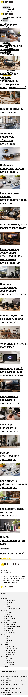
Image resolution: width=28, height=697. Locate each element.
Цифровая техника (9, 622)
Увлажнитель (9, 654)
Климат (5, 644)
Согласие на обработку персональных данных (11, 581)
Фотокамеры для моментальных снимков (11, 49)
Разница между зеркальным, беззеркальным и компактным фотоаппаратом (11, 256)
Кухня (5, 610)
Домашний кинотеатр (12, 626)
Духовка (8, 23)
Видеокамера (10, 624)
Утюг (7, 605)
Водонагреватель (11, 648)
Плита (7, 620)
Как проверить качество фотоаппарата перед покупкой (13, 198)
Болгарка (8, 658)
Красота (6, 43)
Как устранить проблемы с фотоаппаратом (10, 400)
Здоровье (6, 666)
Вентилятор (9, 55)
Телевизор (9, 630)
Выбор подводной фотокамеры (11, 110)
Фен (6, 638)
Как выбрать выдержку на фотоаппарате (9, 428)
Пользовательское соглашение (13, 578)
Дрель (7, 660)
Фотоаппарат (9, 632)
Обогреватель (10, 652)
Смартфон (9, 628)
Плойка (8, 636)
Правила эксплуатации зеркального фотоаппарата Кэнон (13, 289)
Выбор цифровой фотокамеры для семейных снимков (12, 372)
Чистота (6, 7)
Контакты (6, 571)
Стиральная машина (13, 17)
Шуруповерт (9, 664)
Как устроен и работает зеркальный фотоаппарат (14, 484)
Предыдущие (4, 549)
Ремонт (5, 656)
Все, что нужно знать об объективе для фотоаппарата (13, 319)
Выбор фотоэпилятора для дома (12, 540)
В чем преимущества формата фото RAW (13, 226)
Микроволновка (11, 27)
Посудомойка (10, 9)
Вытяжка (8, 21)
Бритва (7, 642)
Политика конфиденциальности (14, 576)
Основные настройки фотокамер (13, 345)
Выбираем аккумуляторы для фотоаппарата (12, 168)
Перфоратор (10, 70)
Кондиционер (10, 650)
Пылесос (8, 11)
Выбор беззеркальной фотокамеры (9, 456)
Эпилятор (8, 640)
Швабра (8, 607)
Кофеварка (9, 616)
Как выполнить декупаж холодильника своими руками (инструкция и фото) (13, 80)
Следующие (7, 558)
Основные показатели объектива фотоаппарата (9, 138)
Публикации (7, 573)
